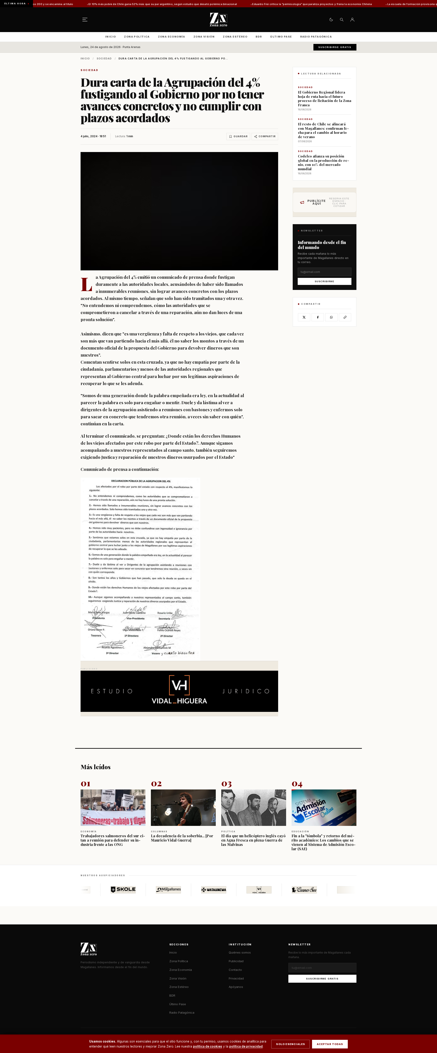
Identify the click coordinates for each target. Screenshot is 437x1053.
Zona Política (137, 36)
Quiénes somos (240, 952)
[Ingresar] (352, 19)
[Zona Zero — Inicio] (218, 19)
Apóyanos (236, 987)
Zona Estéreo (235, 36)
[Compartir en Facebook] (318, 317)
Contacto (235, 970)
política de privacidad (246, 1046)
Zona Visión (204, 36)
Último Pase (281, 36)
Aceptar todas (330, 1044)
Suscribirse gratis (334, 47)
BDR (259, 36)
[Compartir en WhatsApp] (331, 317)
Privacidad (236, 978)
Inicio (110, 36)
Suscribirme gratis (322, 978)
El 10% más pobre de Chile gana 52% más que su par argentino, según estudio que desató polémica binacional (98, 4)
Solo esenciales (290, 1044)
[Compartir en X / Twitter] (304, 317)
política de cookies (207, 1046)
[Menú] (85, 19)
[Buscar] (342, 19)
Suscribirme (325, 281)
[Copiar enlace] (345, 317)
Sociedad (104, 58)
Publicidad (236, 961)
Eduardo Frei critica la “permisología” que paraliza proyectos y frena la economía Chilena (247, 4)
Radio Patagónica (316, 36)
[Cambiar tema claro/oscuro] (331, 19)
